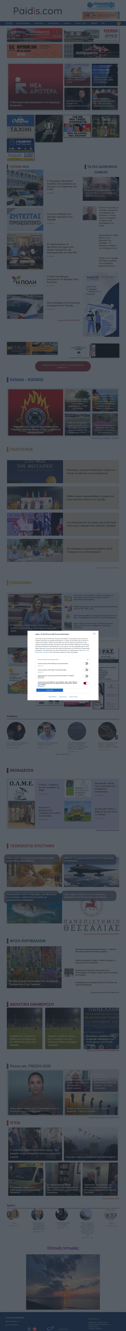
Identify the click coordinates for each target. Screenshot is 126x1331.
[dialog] (63, 665)
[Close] (95, 634)
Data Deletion (53, 696)
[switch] (85, 663)
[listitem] (63, 659)
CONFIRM (49, 690)
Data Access (63, 696)
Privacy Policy (73, 696)
